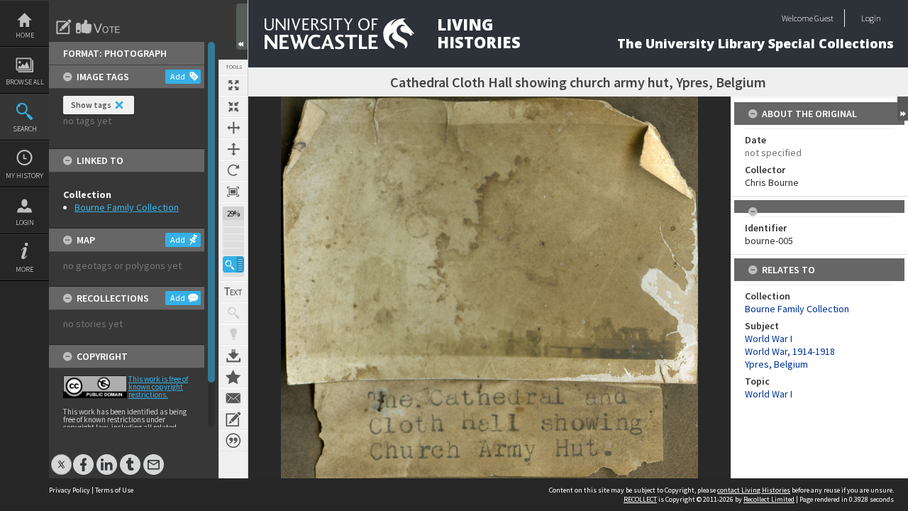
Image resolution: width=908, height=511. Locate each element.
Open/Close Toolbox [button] (242, 27)
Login (25, 222)
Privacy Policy (69, 490)
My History (24, 175)
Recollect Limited (768, 499)
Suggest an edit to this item (64, 27)
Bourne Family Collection (126, 207)
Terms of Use (114, 490)
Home (25, 35)
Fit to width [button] (233, 127)
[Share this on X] (61, 457)
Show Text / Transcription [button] (233, 291)
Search (25, 128)
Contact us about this (233, 398)
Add (177, 76)
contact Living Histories (753, 490)
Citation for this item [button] (233, 440)
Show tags (91, 104)
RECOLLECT (640, 499)
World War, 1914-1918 (790, 351)
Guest (824, 18)
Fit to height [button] (233, 149)
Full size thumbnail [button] (233, 85)
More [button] (24, 269)
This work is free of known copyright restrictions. (158, 387)
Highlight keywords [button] (233, 334)
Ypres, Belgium (776, 364)
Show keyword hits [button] (233, 313)
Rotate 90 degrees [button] (233, 170)
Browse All (25, 82)
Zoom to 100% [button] (233, 191)
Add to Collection (233, 377)
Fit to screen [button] (233, 106)
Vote (98, 27)
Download (233, 355)
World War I (768, 338)
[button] (233, 264)
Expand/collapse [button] (902, 109)
